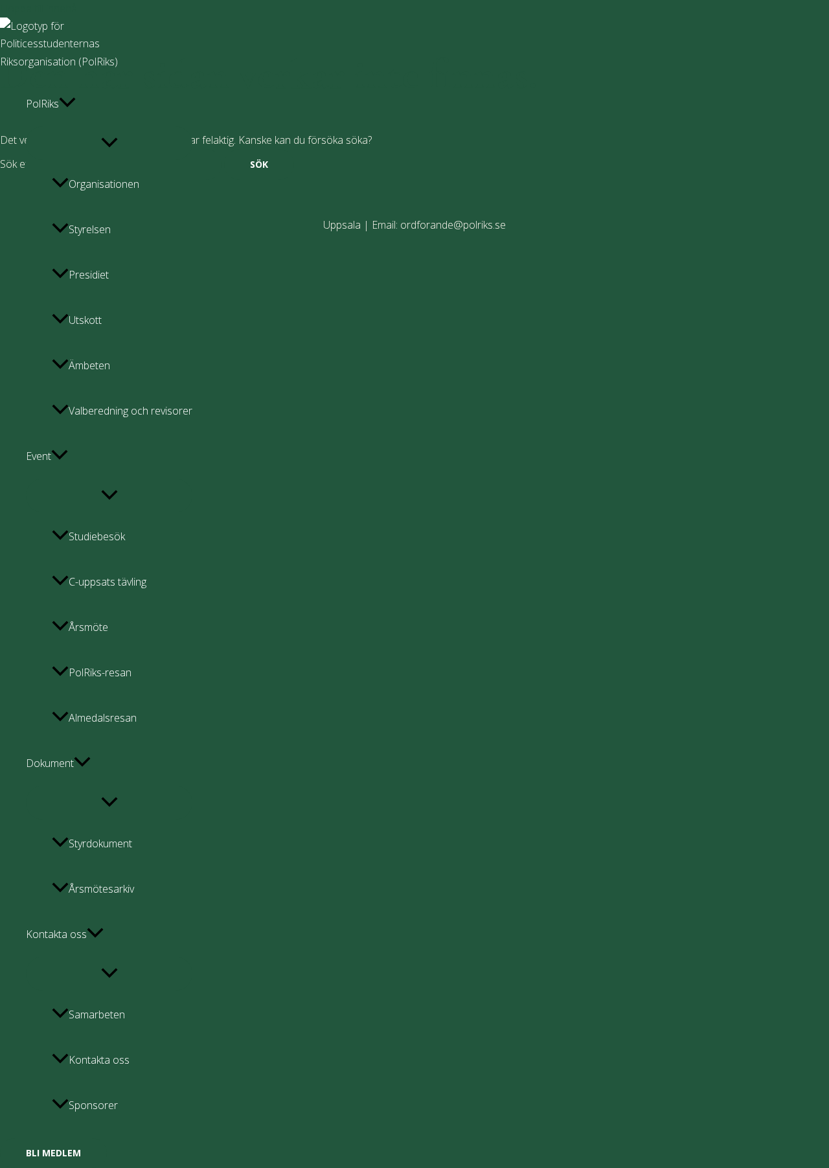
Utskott (85, 320)
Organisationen (104, 184)
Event (38, 456)
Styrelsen (90, 229)
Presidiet (89, 275)
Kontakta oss (56, 934)
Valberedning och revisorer (130, 411)
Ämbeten (89, 365)
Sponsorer (93, 1105)
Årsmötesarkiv (101, 889)
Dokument (50, 763)
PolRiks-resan (100, 672)
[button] (67, 103)
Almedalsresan (103, 718)
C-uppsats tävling (107, 582)
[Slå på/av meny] (109, 143)
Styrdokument (100, 843)
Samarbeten (97, 1014)
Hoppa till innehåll (40, 8)
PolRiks (42, 104)
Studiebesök (97, 536)
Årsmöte (88, 627)
